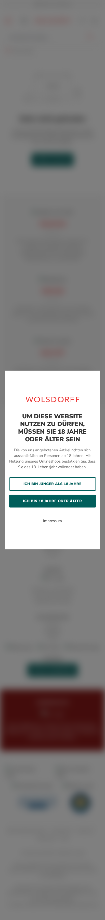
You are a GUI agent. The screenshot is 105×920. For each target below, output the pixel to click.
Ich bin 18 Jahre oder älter (52, 501)
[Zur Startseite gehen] (52, 399)
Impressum (52, 520)
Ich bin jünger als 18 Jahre (52, 483)
